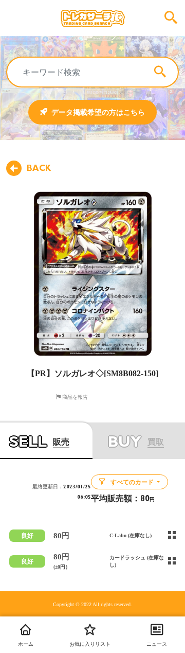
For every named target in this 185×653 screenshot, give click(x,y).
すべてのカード (132, 482)
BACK (39, 168)
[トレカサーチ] (92, 18)
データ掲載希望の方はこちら (98, 112)
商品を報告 (74, 396)
